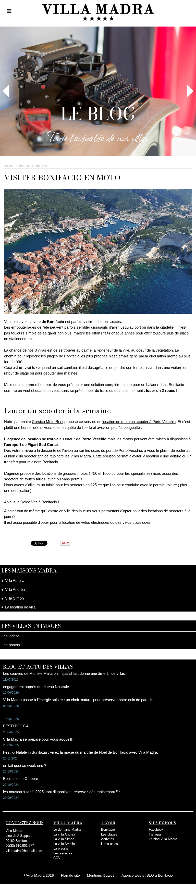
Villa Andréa (14, 589)
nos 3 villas (37, 350)
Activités (107, 839)
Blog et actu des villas (34, 166)
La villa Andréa (64, 834)
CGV (56, 858)
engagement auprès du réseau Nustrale (36, 686)
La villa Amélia (64, 844)
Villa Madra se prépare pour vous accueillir (38, 739)
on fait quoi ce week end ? (24, 765)
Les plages (109, 834)
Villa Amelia (14, 580)
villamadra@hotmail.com (24, 851)
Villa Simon (14, 598)
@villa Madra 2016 (38, 875)
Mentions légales (100, 875)
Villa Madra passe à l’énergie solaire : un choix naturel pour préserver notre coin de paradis (78, 700)
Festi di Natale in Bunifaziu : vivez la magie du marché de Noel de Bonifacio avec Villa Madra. (80, 752)
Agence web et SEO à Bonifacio (147, 875)
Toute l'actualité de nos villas (98, 137)
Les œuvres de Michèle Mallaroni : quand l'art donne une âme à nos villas (64, 673)
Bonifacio (108, 829)
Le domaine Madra (67, 829)
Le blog (98, 113)
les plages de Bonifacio (60, 356)
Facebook (156, 829)
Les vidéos (11, 636)
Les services (62, 853)
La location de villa (19, 607)
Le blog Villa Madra (163, 839)
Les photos (11, 645)
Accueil (9, 166)
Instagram (156, 834)
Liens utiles (109, 844)
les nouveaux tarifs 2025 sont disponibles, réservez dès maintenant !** (61, 792)
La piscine (60, 848)
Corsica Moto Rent (47, 421)
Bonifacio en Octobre (20, 778)
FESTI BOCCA (16, 726)
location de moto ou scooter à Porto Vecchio (139, 421)
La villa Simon (63, 839)
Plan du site (70, 875)
